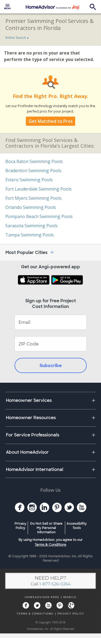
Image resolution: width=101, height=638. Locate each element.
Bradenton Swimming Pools (33, 171)
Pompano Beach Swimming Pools (39, 216)
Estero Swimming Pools (29, 180)
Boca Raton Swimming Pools (34, 161)
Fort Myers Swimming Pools (33, 198)
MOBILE (69, 597)
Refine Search (15, 37)
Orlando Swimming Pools (30, 207)
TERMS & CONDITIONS (35, 613)
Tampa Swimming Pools (29, 235)
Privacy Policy (20, 525)
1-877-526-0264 (55, 583)
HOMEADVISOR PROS (42, 597)
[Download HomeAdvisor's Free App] (34, 280)
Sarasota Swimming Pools (31, 226)
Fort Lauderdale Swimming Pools (38, 189)
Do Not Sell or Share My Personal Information (46, 527)
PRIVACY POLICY (70, 613)
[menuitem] (7, 6)
